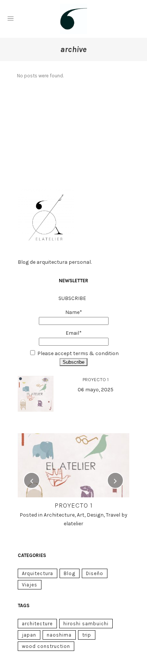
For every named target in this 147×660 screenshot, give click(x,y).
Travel (113, 515)
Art (80, 515)
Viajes (29, 585)
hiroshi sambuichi (86, 623)
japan (29, 635)
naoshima (59, 635)
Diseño (94, 573)
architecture (37, 623)
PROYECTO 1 (96, 379)
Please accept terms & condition (78, 353)
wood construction (46, 646)
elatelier (73, 523)
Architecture (59, 515)
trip (86, 635)
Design (95, 515)
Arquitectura (37, 573)
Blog (69, 573)
